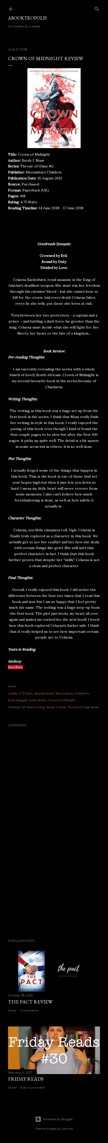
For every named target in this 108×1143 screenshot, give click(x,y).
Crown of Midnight (62, 700)
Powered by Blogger (58, 1119)
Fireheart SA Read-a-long (26, 707)
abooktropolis (44, 693)
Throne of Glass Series (83, 707)
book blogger (17, 700)
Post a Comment (32, 1087)
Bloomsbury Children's (72, 693)
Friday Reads (25, 1079)
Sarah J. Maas (56, 707)
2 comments (29, 1010)
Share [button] (12, 686)
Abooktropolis (27, 18)
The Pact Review (30, 1001)
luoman (67, 1128)
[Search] (97, 8)
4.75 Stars (26, 693)
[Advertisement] (54, 891)
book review (37, 700)
